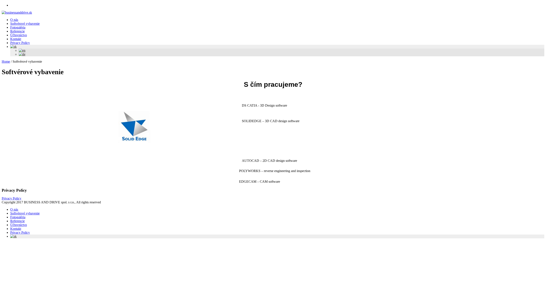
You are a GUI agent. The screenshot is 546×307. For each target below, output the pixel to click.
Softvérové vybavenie (25, 213)
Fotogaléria (17, 217)
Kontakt (15, 228)
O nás (14, 209)
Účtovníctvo (18, 225)
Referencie (17, 221)
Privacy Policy (11, 198)
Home (6, 61)
